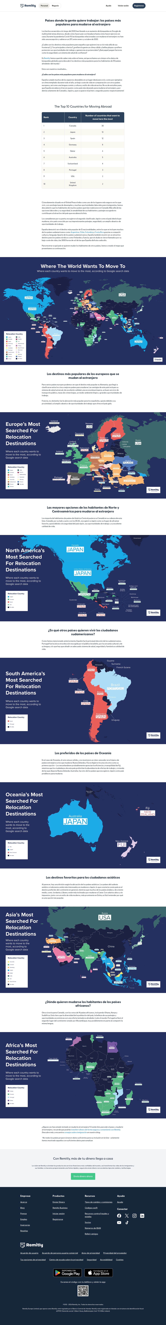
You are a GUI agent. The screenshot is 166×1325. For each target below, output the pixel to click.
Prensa (23, 1214)
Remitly (47, 58)
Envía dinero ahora (83, 1176)
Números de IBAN (93, 1228)
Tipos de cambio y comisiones (98, 1202)
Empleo (23, 1219)
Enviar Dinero (59, 1202)
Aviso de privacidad (91, 1253)
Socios (88, 1222)
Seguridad (91, 1260)
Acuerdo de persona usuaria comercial (60, 1253)
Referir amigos (91, 1234)
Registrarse (139, 6)
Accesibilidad (106, 1260)
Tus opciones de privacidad (33, 1260)
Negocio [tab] (55, 6)
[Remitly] (28, 6)
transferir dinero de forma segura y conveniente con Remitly (95, 1130)
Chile (82, 232)
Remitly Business (60, 1208)
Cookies (119, 1260)
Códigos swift (91, 1208)
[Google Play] (67, 1273)
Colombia (89, 232)
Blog (22, 1208)
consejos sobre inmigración (75, 1132)
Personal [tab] (44, 6)
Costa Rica (99, 232)
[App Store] (98, 1273)
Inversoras (25, 1225)
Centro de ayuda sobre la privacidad (66, 1260)
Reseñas (24, 1231)
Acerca (23, 1202)
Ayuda (108, 6)
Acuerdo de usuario (29, 1253)
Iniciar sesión (123, 6)
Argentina (75, 232)
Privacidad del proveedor (115, 1253)
